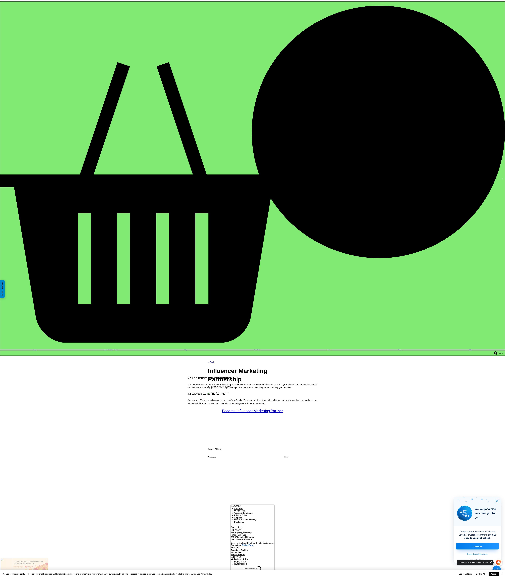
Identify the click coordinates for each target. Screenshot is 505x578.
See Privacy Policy (204, 573)
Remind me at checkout (477, 554)
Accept (493, 573)
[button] (252, 174)
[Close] (501, 574)
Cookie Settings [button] (465, 573)
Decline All (480, 573)
